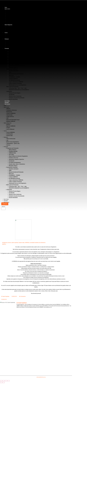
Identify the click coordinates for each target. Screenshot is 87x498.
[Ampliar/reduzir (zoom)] (1, 380)
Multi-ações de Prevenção (12, 86)
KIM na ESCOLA (12, 51)
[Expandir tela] (3, 380)
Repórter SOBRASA (10, 27)
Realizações (9, 13)
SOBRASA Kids (12, 54)
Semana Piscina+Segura (14, 93)
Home (6, 7)
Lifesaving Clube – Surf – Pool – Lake (17, 88)
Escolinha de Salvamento (15, 64)
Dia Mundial (11, 94)
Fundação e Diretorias (11, 12)
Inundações (11, 62)
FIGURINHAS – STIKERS (14, 77)
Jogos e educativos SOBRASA (16, 81)
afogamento (5, 242)
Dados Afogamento (8, 24)
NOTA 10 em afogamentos (12, 43)
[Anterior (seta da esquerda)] (1, 382)
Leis (7, 42)
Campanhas (9, 91)
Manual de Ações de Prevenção (16, 73)
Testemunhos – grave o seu (12, 45)
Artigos (8, 29)
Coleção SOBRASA (13, 78)
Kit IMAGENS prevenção (14, 80)
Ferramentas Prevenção (12, 69)
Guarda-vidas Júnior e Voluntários (17, 65)
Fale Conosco (7, 104)
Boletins (8, 26)
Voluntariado (9, 16)
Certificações (9, 35)
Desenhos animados (13, 70)
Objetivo (8, 10)
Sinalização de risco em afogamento (17, 85)
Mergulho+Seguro (13, 67)
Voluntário (7, 102)
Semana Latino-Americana (15, 96)
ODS (7, 20)
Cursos (6, 32)
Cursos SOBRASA (10, 34)
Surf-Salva (11, 56)
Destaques (7, 38)
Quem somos (7, 8)
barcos (9, 242)
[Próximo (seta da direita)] (3, 382)
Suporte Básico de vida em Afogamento (18, 58)
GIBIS (10, 72)
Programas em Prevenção (12, 50)
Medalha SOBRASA (10, 23)
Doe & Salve (6, 199)
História (8, 46)
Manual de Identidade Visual (12, 21)
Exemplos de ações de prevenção (16, 97)
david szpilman (15, 242)
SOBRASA (27, 242)
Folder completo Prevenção (15, 83)
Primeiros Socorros (13, 59)
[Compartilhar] (6, 380)
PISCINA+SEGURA (13, 53)
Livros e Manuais (10, 31)
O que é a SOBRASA (10, 15)
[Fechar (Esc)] (8, 380)
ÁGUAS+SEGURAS (13, 99)
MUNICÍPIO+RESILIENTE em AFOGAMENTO (19, 89)
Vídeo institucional (10, 40)
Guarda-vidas (9, 37)
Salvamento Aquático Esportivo (16, 61)
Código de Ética (10, 18)
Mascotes (11, 75)
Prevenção (7, 48)
